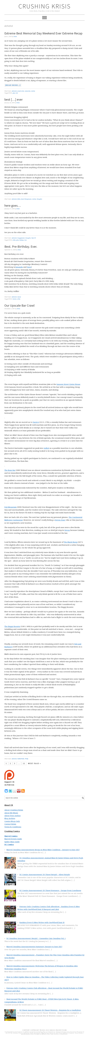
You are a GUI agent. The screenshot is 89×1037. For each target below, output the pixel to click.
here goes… (12, 205)
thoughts (39, 199)
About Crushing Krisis (13, 810)
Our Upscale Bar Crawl (19, 305)
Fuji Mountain (10, 507)
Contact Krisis (10, 824)
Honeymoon (28, 199)
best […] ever (13, 99)
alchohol (14, 91)
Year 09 (33, 238)
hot (17, 93)
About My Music (11, 813)
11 (24, 763)
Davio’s (36, 422)
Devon (67, 530)
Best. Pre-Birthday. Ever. (20, 246)
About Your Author (12, 816)
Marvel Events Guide (13, 839)
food (22, 199)
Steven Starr (60, 520)
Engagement (21, 238)
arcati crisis (20, 91)
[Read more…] (12, 85)
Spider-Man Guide (12, 842)
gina (14, 93)
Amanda (19, 267)
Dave (29, 267)
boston (15, 299)
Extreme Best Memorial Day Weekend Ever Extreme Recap (43, 33)
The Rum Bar (9, 470)
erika (14, 240)
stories (33, 91)
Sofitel (46, 448)
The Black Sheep (70, 542)
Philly (26, 759)
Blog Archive (9, 818)
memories (27, 91)
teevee (19, 297)
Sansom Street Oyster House (68, 384)
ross (25, 240)
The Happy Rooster (12, 626)
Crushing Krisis (44, 6)
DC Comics (9, 845)
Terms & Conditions (12, 827)
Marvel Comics (10, 836)
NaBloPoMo (20, 759)
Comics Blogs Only (12, 821)
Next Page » (34, 763)
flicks (18, 199)
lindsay (21, 240)
